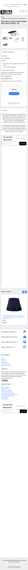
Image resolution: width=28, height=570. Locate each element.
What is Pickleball (5, 387)
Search (2, 358)
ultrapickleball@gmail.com (14, 6)
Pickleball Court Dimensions (7, 393)
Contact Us (3, 361)
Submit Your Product (6, 365)
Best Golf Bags (4, 397)
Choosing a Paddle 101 (6, 390)
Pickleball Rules (4, 388)
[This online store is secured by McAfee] (5, 380)
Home (2, 17)
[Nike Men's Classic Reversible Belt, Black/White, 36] (14, 33)
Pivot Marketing (16, 566)
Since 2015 (6, 5)
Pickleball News (5, 362)
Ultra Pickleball (9, 560)
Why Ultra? (4, 110)
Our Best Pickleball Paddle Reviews (9, 394)
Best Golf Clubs (4, 399)
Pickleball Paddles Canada (7, 396)
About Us (3, 359)
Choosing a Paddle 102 (6, 391)
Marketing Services (5, 364)
